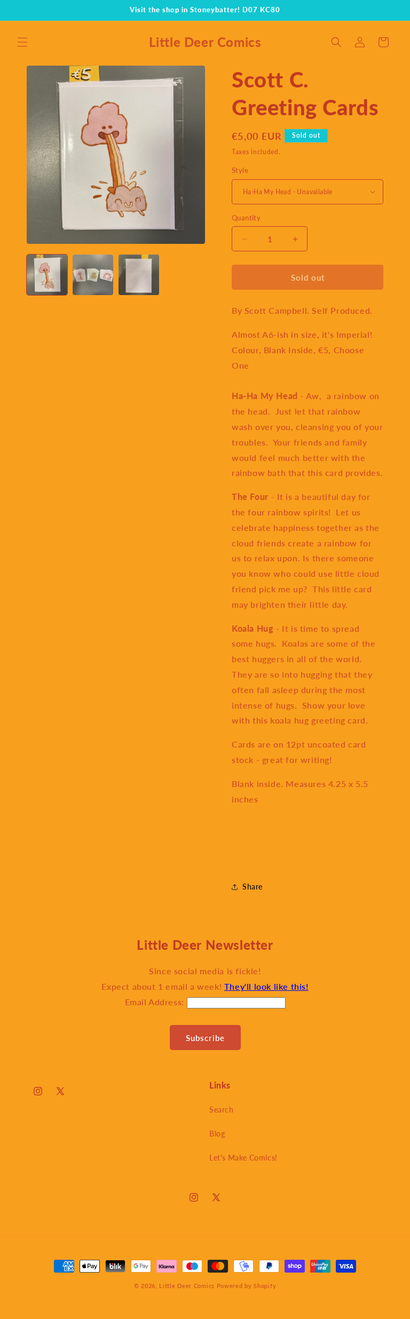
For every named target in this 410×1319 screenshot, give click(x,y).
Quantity (246, 217)
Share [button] (252, 886)
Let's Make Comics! (243, 1157)
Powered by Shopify (247, 1285)
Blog (217, 1133)
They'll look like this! (266, 986)
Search (221, 1109)
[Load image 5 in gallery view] (139, 275)
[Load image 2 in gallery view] (93, 275)
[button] (22, 42)
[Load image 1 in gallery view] (47, 275)
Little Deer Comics (187, 1285)
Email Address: (156, 1002)
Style (240, 170)
